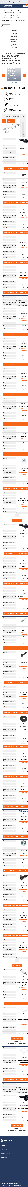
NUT (23, 471)
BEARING (23, 437)
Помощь (3, 1169)
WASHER (23, 695)
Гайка (23, 854)
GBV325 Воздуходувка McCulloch (13, 17)
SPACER (23, 789)
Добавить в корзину (17, 1038)
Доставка (9, 2)
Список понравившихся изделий (18, 2)
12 (23, 136)
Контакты (14, 2)
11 (23, 134)
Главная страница (7, 10)
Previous (3, 75)
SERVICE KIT (23, 275)
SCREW (24, 185)
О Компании (4, 1157)
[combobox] (14, 116)
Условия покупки (6, 1173)
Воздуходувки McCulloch (11, 16)
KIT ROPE (23, 377)
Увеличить (14, 82)
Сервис (3, 1165)
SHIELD (24, 215)
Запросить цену (17, 520)
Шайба (24, 729)
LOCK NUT (24, 819)
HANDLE (23, 347)
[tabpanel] (14, 75)
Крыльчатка (23, 759)
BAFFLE (24, 245)
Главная (3, 1145)
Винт (23, 151)
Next (24, 75)
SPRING (23, 317)
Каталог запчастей (20, 10)
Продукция (4, 1149)
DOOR (23, 566)
